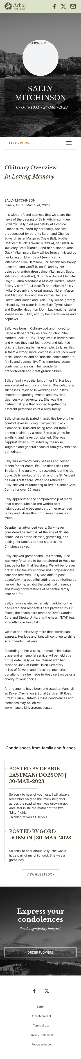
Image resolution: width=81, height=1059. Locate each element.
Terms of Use (41, 1025)
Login (40, 1006)
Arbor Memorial (41, 1016)
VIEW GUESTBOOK (40, 874)
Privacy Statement (41, 1035)
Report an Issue (41, 1044)
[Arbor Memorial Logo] (15, 6)
